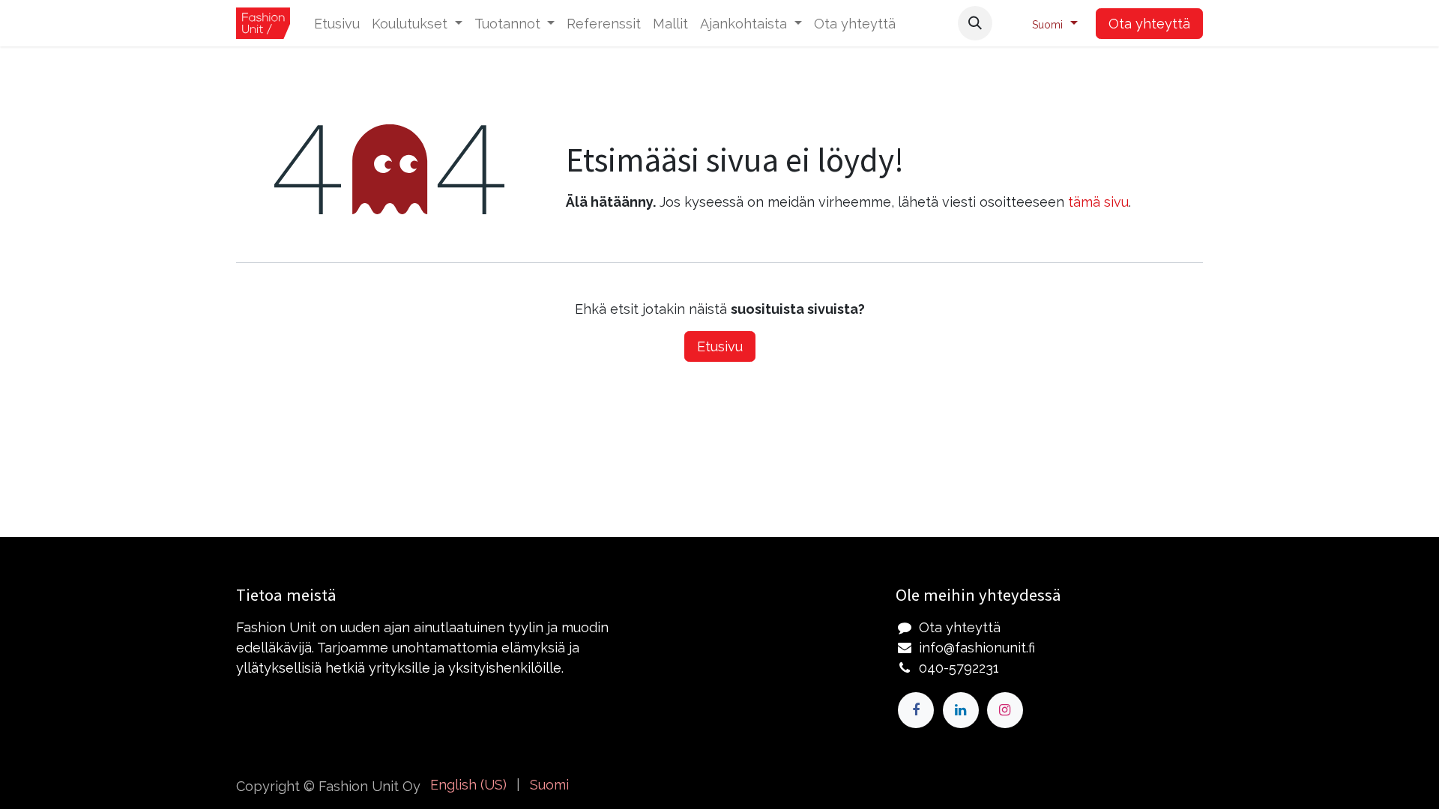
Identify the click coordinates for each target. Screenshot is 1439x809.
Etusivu (720, 346)
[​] (916, 710)
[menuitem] (337, 23)
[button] (975, 23)
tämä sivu (1098, 202)
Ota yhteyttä (1149, 23)
